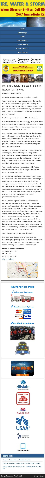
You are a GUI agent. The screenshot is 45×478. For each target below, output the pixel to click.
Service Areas (21, 41)
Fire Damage (22, 33)
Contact (22, 29)
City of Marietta (7, 259)
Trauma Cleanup (21, 48)
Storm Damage (22, 44)
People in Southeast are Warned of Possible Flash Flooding (21, 463)
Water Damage (22, 52)
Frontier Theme (39, 476)
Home (22, 37)
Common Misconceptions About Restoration (16, 460)
